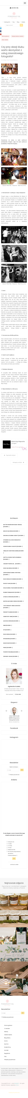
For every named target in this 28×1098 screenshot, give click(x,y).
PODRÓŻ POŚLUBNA (8, 652)
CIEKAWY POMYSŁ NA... (9, 563)
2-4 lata (10, 845)
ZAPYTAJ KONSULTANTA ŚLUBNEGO (12, 557)
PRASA (5, 647)
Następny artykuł (17, 462)
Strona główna (5, 36)
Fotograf (13, 443)
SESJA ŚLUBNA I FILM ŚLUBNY (10, 588)
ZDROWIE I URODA (7, 656)
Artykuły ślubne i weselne (17, 36)
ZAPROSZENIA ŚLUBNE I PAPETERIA (11, 572)
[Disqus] (14, 494)
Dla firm (6, 1044)
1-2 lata (10, 843)
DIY (4, 629)
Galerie (23, 22)
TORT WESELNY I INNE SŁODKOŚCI (11, 605)
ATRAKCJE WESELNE (8, 596)
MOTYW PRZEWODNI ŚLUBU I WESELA (12, 524)
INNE (4, 625)
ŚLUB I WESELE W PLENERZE (9, 579)
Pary (14, 22)
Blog (18, 22)
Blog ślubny (7, 1038)
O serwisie (7, 1028)
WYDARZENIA (6, 638)
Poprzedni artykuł (10, 455)
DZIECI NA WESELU (7, 568)
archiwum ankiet (14, 864)
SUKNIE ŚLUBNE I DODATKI (9, 546)
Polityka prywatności (14, 774)
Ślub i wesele (5, 39)
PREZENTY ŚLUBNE (7, 612)
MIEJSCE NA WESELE (8, 531)
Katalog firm (7, 22)
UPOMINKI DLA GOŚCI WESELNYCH (11, 540)
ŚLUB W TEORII (6, 583)
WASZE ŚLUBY (6, 643)
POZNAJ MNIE (18, 694)
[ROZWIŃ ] (6, 526)
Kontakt (6, 1050)
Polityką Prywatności (14, 1092)
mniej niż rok (11, 842)
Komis (6, 1041)
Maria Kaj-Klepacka (18, 441)
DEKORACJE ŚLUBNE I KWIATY (10, 535)
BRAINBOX (16, 1083)
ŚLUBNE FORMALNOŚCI (9, 592)
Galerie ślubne (8, 1034)
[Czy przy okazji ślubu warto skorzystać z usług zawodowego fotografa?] (9, 69)
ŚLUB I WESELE (6, 634)
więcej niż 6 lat (11, 849)
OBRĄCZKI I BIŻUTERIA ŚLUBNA (11, 550)
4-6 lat (9, 847)
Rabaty (6, 1031)
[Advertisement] (14, 806)
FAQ (5, 1056)
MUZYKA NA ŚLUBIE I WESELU (10, 601)
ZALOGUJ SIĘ (14, 8)
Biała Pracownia (16, 447)
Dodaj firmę (7, 1047)
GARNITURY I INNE (7, 616)
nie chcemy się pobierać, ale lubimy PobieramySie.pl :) (14, 853)
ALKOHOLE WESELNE (8, 621)
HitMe (17, 1085)
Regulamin (7, 1053)
